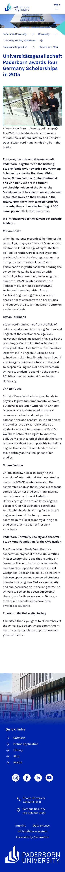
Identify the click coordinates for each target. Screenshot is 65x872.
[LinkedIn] (38, 777)
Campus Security (33, 809)
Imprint (20, 825)
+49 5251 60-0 (32, 802)
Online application (25, 744)
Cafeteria (19, 738)
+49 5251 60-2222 (33, 813)
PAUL (16, 756)
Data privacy (41, 825)
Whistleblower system (32, 831)
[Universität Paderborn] (32, 854)
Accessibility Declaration (32, 837)
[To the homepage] (17, 7)
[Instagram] (16, 777)
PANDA (17, 762)
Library (18, 750)
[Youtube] (49, 777)
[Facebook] (27, 777)
